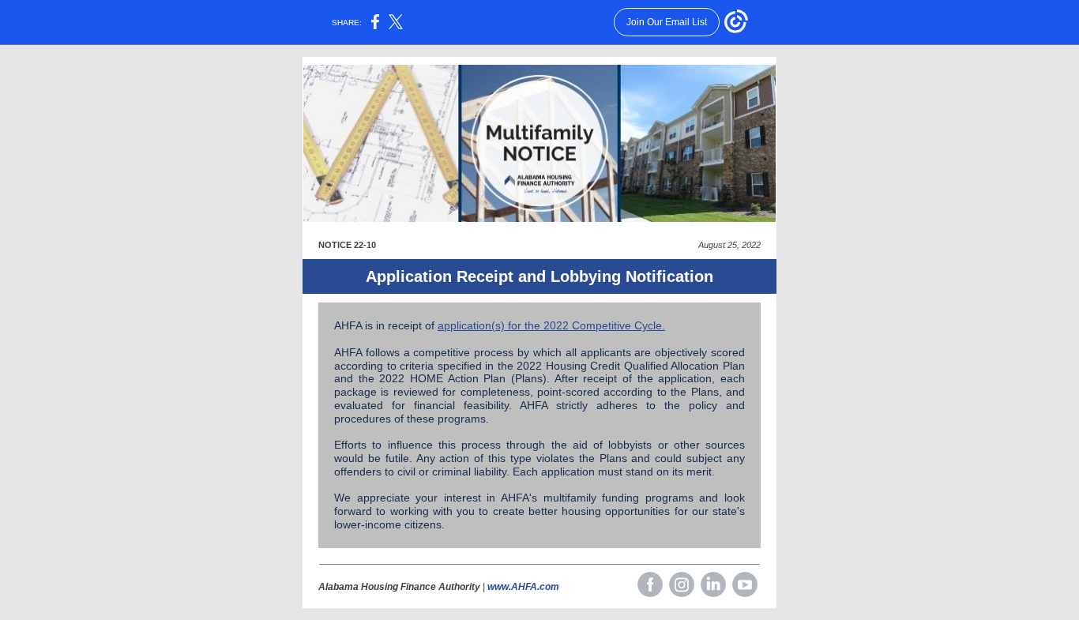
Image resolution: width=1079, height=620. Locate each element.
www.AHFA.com (523, 586)
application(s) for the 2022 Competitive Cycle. (551, 325)
